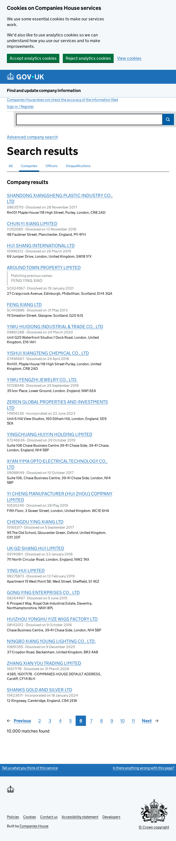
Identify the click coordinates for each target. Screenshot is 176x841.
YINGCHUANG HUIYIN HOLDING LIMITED (49, 434)
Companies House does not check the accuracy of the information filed (62, 99)
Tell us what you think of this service (30, 768)
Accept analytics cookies (33, 58)
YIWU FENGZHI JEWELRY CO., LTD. (42, 379)
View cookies (129, 58)
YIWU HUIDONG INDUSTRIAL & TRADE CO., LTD (55, 326)
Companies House (33, 826)
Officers (52, 166)
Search (168, 119)
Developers (111, 817)
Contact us (49, 817)
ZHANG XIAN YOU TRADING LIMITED (44, 663)
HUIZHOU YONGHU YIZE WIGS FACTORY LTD (52, 619)
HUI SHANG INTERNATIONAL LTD (41, 245)
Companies (29, 166)
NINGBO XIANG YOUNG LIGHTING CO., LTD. (51, 641)
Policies (13, 817)
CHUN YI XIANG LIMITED (32, 223)
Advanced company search (32, 137)
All (11, 166)
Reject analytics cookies (88, 58)
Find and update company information (44, 90)
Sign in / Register (20, 106)
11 (133, 720)
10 (122, 720)
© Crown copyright (154, 827)
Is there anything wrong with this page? (143, 768)
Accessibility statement (80, 817)
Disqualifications (78, 166)
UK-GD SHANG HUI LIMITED (35, 548)
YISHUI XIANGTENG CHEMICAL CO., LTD (48, 353)
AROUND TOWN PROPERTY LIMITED (44, 267)
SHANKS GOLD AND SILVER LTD (39, 689)
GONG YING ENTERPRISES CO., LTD (43, 592)
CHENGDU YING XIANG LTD (35, 522)
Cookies (29, 817)
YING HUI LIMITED (26, 570)
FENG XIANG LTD (24, 304)
